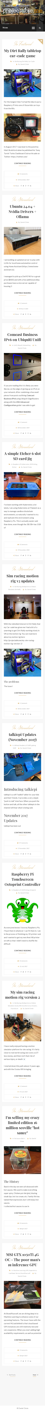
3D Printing (33, 464)
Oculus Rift (18, 1006)
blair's (23, 1138)
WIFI (29, 745)
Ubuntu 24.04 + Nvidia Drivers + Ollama (22, 211)
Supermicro (33, 1270)
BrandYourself (25, 1273)
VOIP (14, 748)
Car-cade (10, 627)
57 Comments (23, 843)
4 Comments (24, 174)
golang (34, 745)
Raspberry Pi (17, 464)
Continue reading (22, 163)
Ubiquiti (19, 345)
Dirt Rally (25, 61)
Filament (33, 508)
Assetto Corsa (26, 1006)
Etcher (14, 467)
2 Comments (24, 1350)
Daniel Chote (24, 64)
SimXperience (26, 586)
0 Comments (24, 544)
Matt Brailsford (10, 150)
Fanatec (34, 1006)
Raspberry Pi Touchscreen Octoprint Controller (22, 879)
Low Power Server (14, 1273)
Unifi (15, 345)
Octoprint (33, 890)
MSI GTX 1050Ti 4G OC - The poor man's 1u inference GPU (22, 1259)
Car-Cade (31, 61)
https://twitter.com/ (19, 157)
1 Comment (23, 303)
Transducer (14, 1008)
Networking (26, 345)
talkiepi (16, 745)
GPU (27, 1270)
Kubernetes (26, 464)
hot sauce (17, 1138)
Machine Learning (19, 1270)
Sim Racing (18, 61)
